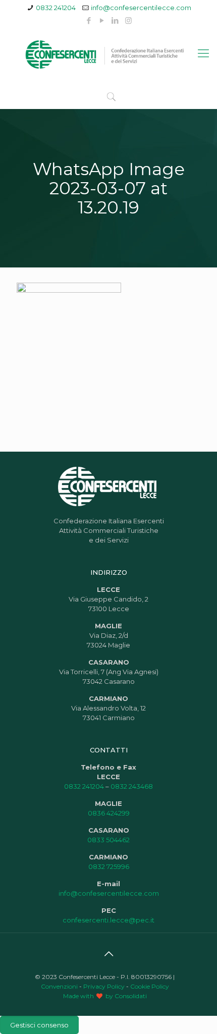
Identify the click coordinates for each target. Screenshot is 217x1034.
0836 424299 (109, 813)
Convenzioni (59, 986)
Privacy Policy (104, 986)
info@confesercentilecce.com (141, 8)
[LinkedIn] (115, 20)
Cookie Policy (149, 986)
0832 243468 (132, 786)
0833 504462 (108, 840)
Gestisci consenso (39, 1025)
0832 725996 (108, 866)
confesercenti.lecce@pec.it (108, 920)
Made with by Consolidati (105, 996)
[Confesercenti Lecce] (108, 53)
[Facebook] (89, 20)
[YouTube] (102, 20)
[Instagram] (128, 20)
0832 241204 (56, 8)
